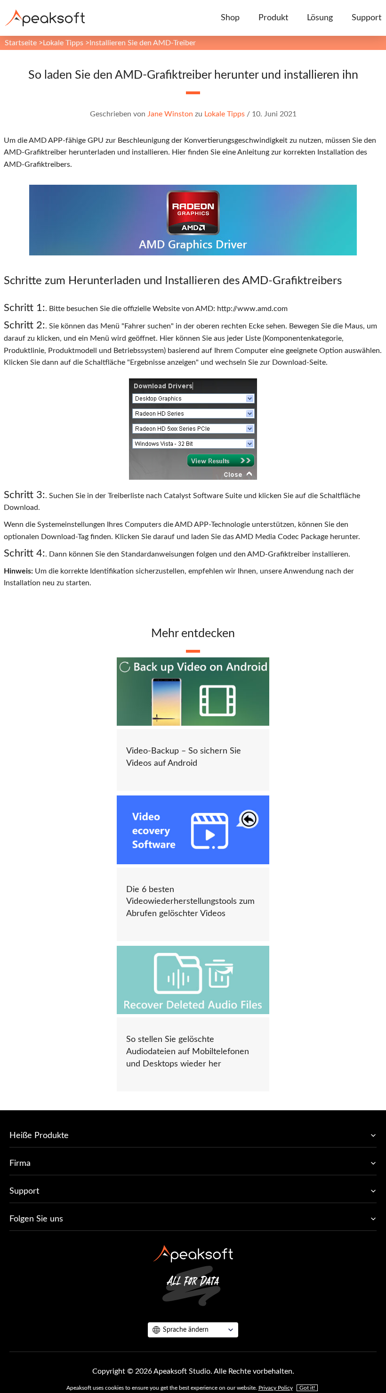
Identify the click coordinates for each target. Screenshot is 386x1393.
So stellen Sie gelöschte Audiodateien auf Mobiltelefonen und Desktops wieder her (187, 1051)
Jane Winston (170, 114)
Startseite (21, 43)
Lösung (320, 18)
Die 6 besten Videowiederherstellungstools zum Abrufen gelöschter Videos (190, 901)
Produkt (273, 18)
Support (366, 18)
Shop (230, 18)
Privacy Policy (275, 1388)
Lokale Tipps (63, 43)
